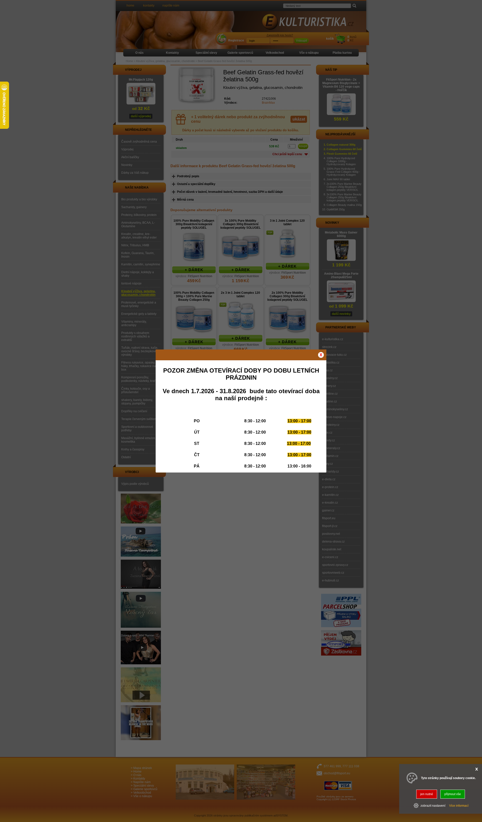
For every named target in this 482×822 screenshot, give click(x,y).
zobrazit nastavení (432, 805)
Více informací (458, 805)
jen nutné (426, 794)
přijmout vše (452, 794)
